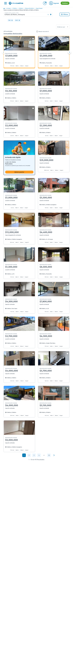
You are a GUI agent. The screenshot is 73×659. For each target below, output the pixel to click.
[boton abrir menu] (5, 3)
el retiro (15, 8)
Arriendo (8, 8)
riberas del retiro (29, 8)
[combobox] (62, 27)
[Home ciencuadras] (16, 3)
